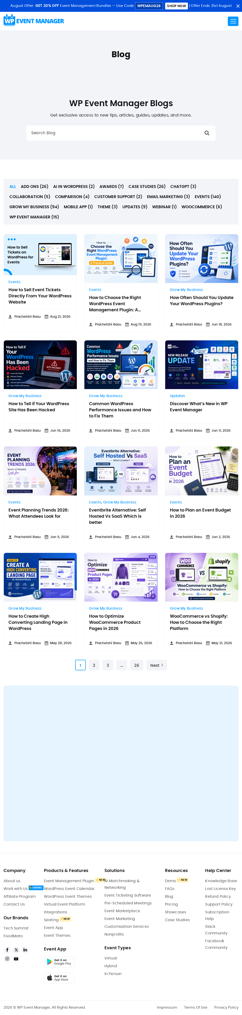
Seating (51, 920)
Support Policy (219, 904)
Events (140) (208, 197)
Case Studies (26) (147, 187)
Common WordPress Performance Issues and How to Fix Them (120, 410)
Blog (169, 896)
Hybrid (110, 966)
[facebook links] (7, 950)
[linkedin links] (25, 950)
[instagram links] (7, 959)
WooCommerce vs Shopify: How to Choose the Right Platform (199, 622)
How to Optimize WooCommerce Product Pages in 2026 (115, 622)
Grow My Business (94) (34, 207)
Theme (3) (108, 207)
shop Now (176, 6)
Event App (53, 928)
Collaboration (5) (29, 197)
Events (15, 282)
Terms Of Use (195, 1007)
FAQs (170, 889)
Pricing (171, 904)
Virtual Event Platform (64, 904)
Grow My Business (186, 290)
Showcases (175, 912)
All (12, 187)
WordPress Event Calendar (69, 889)
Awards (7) (111, 187)
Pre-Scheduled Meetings (128, 903)
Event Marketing (119, 919)
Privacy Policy (226, 1007)
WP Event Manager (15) (34, 217)
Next (155, 666)
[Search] (207, 133)
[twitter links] (16, 950)
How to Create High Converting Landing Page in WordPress (38, 622)
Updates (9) (134, 207)
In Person (113, 974)
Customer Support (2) (118, 197)
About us (12, 881)
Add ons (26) (34, 187)
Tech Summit (16, 928)
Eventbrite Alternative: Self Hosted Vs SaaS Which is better (117, 516)
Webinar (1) (164, 207)
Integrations (55, 912)
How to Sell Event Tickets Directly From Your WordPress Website (40, 296)
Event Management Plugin (69, 881)
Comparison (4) (72, 197)
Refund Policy (218, 896)
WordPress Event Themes (68, 896)
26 (136, 666)
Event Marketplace (122, 911)
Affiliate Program (20, 896)
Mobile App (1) (78, 207)
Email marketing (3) (168, 197)
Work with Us (16, 889)
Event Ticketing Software (127, 895)
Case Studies (177, 920)
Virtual (110, 958)
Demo (170, 881)
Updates (177, 396)
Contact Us (14, 904)
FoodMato (13, 936)
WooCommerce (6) (202, 207)
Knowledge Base (221, 881)
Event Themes (57, 935)
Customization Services (126, 926)
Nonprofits (114, 934)
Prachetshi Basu (27, 316)
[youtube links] (16, 959)
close (238, 6)
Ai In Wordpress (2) (74, 187)
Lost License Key (220, 889)
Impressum (167, 1007)
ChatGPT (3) (183, 187)
